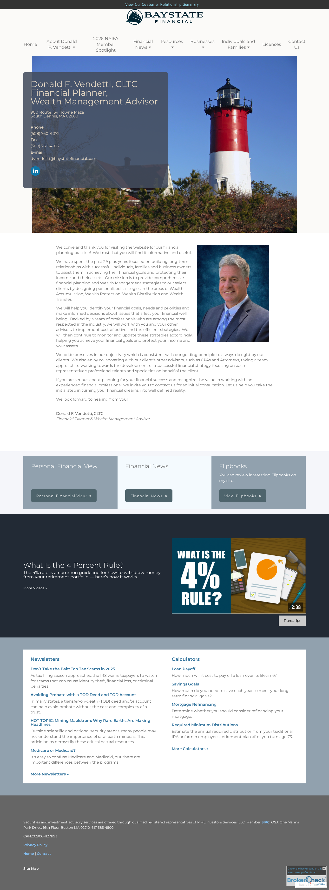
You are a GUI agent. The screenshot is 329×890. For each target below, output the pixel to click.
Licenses (271, 44)
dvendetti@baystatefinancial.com (63, 158)
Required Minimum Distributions (205, 725)
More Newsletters (50, 774)
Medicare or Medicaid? (53, 750)
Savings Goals (185, 684)
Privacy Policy (35, 845)
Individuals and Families (238, 44)
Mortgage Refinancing (194, 704)
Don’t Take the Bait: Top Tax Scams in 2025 (73, 669)
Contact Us (296, 44)
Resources (172, 41)
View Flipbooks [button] (240, 496)
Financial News (143, 44)
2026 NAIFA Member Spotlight (105, 44)
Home (30, 44)
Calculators (186, 659)
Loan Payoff (183, 669)
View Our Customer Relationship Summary (162, 4)
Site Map (31, 868)
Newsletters (45, 659)
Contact (44, 853)
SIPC (266, 822)
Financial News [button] (146, 496)
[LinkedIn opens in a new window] (35, 171)
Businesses (202, 41)
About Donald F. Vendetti (61, 44)
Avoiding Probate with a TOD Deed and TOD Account (83, 694)
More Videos (35, 588)
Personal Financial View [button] (61, 496)
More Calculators (190, 748)
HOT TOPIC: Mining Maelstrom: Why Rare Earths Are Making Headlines (90, 722)
